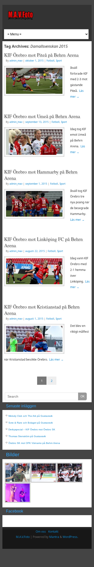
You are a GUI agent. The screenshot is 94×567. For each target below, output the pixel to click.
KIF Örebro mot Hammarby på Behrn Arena (40, 174)
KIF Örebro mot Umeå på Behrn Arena (42, 116)
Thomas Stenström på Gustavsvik (27, 436)
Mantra (54, 537)
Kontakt (53, 531)
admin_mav (15, 60)
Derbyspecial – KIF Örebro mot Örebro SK (31, 429)
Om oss (41, 531)
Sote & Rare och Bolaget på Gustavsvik (30, 422)
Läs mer (77, 220)
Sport (59, 60)
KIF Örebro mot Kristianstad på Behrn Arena (42, 309)
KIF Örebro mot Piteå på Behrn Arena (41, 55)
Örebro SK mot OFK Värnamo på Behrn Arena (34, 443)
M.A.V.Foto (23, 537)
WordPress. (70, 537)
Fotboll (50, 60)
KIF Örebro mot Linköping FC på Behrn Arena (43, 242)
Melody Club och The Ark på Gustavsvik (30, 416)
